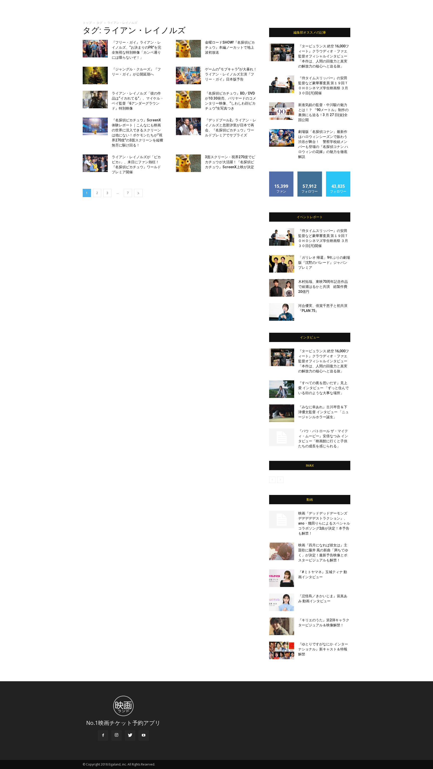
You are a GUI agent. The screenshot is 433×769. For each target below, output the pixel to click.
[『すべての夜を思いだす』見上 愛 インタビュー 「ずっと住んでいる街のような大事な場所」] (281, 389)
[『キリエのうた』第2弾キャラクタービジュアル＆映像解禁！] (281, 626)
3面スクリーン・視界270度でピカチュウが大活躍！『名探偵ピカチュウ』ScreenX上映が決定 (230, 162)
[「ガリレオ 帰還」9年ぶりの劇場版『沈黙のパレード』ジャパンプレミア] (281, 264)
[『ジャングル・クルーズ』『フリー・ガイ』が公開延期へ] (95, 75)
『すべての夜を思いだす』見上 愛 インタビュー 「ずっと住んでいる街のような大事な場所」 (323, 388)
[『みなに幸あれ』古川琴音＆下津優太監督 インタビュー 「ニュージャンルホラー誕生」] (281, 413)
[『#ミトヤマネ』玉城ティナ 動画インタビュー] (281, 578)
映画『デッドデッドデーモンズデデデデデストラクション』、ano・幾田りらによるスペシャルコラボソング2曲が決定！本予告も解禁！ (324, 523)
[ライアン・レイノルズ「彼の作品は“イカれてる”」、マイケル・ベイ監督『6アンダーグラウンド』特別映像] (95, 99)
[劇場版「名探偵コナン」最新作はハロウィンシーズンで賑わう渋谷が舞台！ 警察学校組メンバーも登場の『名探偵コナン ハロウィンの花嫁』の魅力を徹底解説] (281, 138)
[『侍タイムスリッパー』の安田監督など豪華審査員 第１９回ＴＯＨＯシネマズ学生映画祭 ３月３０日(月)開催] (281, 84)
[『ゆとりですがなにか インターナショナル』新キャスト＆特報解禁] (281, 650)
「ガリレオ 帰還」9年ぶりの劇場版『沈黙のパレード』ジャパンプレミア (324, 262)
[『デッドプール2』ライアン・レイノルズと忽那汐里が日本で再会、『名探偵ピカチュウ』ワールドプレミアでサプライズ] (188, 126)
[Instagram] (117, 735)
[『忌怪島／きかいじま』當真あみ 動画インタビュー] (281, 602)
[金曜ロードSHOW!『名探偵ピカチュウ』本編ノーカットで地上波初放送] (188, 48)
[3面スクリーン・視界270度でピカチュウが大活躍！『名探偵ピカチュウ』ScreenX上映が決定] (188, 163)
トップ (87, 23)
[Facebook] (103, 735)
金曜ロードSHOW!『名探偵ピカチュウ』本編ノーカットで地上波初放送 (230, 47)
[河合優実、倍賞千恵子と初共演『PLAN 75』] (281, 312)
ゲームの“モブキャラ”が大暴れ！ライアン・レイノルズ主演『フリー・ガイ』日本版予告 (231, 74)
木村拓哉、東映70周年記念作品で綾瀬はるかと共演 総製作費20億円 (323, 287)
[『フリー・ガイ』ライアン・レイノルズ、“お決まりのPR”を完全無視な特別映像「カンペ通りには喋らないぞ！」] (95, 48)
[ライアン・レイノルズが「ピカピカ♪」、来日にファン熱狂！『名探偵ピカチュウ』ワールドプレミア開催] (95, 163)
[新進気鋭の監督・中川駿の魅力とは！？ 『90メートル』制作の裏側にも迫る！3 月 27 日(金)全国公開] (281, 111)
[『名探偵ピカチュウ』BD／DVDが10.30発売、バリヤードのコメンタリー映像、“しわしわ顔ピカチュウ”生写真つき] (188, 99)
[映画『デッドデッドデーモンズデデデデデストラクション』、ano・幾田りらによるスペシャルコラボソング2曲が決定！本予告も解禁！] (281, 519)
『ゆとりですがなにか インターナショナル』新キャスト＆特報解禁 (323, 649)
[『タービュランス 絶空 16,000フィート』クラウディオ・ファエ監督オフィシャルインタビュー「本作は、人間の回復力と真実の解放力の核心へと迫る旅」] (281, 52)
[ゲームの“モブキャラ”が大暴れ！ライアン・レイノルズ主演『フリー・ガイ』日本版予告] (188, 75)
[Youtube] (144, 735)
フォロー (309, 173)
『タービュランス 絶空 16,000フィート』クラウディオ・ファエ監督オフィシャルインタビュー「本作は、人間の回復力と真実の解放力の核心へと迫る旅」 (323, 56)
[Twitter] (130, 735)
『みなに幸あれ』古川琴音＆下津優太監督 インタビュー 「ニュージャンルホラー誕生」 (323, 412)
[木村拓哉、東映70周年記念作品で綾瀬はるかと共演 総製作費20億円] (281, 288)
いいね (281, 173)
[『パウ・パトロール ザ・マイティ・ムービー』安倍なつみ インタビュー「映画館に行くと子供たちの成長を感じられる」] (281, 437)
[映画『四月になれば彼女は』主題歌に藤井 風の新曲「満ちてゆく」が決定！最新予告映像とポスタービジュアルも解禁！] (281, 551)
